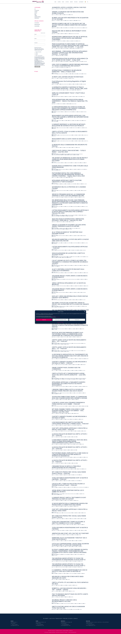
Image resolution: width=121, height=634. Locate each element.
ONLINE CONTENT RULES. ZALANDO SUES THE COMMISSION (66, 368)
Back (36, 71)
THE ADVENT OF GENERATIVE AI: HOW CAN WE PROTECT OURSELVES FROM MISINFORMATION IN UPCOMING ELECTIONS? (70, 159)
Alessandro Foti (59, 48)
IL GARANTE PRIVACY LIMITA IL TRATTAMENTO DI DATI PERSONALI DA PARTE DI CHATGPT (69, 498)
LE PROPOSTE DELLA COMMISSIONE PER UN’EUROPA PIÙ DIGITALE (69, 145)
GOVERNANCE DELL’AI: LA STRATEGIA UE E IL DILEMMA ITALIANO (69, 187)
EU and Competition (66, 147)
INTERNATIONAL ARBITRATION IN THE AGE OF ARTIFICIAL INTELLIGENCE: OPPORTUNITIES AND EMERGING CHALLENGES (69, 38)
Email (36, 34)
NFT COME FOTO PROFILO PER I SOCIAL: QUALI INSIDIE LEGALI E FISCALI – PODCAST (69, 472)
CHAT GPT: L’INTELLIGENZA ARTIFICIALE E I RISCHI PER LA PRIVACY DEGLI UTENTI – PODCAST (69, 429)
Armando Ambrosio (59, 8)
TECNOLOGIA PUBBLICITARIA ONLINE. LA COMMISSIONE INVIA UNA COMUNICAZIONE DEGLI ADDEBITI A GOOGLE (69, 397)
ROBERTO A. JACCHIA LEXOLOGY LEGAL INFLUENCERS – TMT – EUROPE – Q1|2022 (69, 589)
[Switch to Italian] (85, 1)
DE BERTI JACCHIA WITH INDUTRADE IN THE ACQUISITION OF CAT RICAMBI (70, 18)
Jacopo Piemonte (75, 48)
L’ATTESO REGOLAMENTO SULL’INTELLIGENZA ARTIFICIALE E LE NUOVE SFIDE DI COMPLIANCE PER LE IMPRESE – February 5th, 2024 (70, 211)
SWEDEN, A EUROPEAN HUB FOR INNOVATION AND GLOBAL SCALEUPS (68, 12)
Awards (58, 591)
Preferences (77, 319)
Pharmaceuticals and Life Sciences (74, 33)
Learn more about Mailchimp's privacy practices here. (40, 65)
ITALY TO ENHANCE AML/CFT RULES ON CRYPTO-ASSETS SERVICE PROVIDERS (70, 594)
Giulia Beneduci (75, 120)
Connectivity (58, 147)
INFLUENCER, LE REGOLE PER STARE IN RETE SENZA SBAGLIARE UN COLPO (67, 577)
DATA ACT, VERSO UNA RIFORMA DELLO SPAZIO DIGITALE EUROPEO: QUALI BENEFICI (70, 297)
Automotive (59, 20)
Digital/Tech (64, 8)
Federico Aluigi (68, 96)
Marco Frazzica (78, 20)
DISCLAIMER (65, 630)
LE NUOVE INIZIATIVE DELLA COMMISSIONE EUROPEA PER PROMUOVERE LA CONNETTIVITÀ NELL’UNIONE (70, 504)
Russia (87, 279)
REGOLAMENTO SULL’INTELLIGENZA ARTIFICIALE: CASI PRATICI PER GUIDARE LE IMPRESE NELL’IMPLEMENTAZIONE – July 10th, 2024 (70, 117)
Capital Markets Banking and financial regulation (65, 135)
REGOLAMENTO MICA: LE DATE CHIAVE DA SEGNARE (68, 139)
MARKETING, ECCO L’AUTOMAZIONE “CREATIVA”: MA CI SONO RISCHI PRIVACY (69, 538)
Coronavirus (37, 22)
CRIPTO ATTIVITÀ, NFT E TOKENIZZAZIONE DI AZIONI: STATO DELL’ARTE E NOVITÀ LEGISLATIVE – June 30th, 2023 (69, 374)
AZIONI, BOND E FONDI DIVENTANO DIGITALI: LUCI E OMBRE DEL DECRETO (68, 491)
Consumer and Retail (61, 524)
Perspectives (68, 78)
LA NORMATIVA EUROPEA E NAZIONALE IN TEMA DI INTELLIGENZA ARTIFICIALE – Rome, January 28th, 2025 (69, 88)
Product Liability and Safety (71, 573)
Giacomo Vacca (60, 379)
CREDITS (71, 630)
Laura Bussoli (78, 228)
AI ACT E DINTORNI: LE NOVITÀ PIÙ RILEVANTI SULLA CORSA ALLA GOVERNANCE (68, 270)
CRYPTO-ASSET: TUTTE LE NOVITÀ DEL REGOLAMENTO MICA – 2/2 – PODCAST (69, 340)
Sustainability (37, 26)
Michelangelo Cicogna (73, 103)
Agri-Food (58, 84)
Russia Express (37, 24)
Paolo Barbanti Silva (85, 135)
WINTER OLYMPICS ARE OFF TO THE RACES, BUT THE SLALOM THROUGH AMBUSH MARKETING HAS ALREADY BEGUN (69, 25)
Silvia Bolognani (84, 61)
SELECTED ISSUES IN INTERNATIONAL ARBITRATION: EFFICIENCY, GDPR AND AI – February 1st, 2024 (68, 219)
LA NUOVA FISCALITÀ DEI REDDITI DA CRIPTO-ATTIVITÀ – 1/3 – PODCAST (70, 461)
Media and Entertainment (75, 206)
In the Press (68, 8)
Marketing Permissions (38, 47)
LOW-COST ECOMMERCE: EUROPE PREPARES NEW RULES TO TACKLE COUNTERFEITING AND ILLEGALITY (70, 65)
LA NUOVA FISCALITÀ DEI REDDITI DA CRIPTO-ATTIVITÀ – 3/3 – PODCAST (70, 434)
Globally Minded (70, 534)
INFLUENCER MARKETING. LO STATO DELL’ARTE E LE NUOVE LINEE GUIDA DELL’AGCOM (70, 240)
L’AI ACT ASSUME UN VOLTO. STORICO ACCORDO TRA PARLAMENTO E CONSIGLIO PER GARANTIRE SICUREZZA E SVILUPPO (70, 261)
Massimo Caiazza (66, 14)
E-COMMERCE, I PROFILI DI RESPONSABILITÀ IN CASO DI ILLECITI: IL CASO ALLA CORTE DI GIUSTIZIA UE (69, 570)
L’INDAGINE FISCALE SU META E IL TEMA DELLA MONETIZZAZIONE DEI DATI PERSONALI (66, 467)
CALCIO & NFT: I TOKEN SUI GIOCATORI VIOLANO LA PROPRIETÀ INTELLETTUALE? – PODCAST (68, 484)
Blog (35, 14)
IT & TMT (75, 96)
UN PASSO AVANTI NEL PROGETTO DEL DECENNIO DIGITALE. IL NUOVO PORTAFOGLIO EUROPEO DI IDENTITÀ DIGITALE (70, 325)
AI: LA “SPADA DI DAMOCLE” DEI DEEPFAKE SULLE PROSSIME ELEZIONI (67, 232)
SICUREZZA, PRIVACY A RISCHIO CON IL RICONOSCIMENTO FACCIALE (64, 600)
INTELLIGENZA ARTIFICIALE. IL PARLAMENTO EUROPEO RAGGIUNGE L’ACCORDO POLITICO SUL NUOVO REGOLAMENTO (68, 383)
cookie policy (53, 316)
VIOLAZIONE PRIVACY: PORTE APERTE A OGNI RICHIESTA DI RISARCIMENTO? (69, 276)
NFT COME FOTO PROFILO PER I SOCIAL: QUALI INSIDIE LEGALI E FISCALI (69, 516)
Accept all (44, 319)
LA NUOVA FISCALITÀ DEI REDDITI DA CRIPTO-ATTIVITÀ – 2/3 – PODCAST (70, 447)
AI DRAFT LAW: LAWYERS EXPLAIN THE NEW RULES (67, 77)
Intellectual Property (82, 169)
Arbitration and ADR (61, 103)
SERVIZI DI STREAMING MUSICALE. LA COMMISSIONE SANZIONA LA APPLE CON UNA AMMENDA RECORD (68, 195)
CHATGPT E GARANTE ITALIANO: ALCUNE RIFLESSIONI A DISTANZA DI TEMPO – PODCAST (69, 362)
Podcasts (79, 250)
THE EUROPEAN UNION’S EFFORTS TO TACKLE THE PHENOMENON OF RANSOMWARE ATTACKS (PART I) (68, 564)
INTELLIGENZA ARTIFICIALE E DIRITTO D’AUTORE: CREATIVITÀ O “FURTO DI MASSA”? (67, 181)
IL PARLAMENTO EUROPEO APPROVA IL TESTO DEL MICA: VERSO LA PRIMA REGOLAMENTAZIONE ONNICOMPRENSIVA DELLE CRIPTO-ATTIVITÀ (69, 441)
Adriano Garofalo (54, 120)
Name (36, 38)
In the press (37, 10)
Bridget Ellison (60, 603)
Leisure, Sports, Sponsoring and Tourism (80, 487)
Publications (71, 8)
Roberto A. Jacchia (85, 206)
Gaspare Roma (85, 127)
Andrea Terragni (59, 67)
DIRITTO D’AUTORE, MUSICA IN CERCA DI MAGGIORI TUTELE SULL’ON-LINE (68, 607)
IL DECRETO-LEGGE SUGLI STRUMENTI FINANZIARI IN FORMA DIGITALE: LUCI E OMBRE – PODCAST (68, 403)
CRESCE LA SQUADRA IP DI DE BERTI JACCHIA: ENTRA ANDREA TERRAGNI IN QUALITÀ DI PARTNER (69, 225)
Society (86, 162)
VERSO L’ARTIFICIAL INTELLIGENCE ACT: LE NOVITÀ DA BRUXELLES (69, 283)
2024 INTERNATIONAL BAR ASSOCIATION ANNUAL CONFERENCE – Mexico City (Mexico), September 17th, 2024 (70, 101)
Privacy (62, 322)
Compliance (64, 215)
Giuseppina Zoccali (67, 20)
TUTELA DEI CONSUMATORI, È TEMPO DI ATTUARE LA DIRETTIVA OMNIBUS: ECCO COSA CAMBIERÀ (68, 522)
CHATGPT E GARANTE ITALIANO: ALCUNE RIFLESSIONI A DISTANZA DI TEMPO (69, 417)
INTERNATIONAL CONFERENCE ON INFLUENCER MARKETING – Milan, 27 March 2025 (66, 71)
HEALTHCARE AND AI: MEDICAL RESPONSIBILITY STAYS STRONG (69, 31)
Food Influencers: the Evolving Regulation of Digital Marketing (69, 82)
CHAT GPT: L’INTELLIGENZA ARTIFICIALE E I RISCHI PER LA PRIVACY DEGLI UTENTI (69, 510)
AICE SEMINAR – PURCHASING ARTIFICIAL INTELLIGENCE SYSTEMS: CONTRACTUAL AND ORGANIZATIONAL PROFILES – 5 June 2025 (69, 52)
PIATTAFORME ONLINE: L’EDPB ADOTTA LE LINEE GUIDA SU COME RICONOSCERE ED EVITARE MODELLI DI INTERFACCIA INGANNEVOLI (70, 454)
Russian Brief (77, 413)
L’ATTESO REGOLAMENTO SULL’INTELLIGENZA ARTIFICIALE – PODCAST (70, 247)
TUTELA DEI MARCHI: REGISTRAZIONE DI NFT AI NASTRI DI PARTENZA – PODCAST (70, 478)
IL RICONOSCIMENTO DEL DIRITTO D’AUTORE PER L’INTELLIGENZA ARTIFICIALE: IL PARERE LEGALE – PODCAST (70, 423)
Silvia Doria (80, 524)
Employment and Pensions (74, 127)
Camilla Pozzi (58, 480)
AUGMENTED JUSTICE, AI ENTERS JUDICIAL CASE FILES (69, 7)
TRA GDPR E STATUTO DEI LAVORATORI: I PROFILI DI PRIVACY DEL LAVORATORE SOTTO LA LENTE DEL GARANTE (70, 303)
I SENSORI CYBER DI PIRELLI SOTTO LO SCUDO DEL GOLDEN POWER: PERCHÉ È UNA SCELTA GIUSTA (67, 390)
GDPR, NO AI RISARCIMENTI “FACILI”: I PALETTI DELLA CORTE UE (68, 93)
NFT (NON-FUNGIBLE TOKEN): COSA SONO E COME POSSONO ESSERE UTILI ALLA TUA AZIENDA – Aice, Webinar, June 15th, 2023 (68, 410)
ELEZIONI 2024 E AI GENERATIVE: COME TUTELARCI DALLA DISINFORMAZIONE (70, 166)
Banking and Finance (55, 135)
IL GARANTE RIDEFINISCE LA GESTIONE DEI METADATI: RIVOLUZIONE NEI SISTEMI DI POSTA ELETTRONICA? (68, 125)
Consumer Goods (64, 67)
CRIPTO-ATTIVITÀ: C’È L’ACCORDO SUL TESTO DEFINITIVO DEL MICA (70, 583)
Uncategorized (72, 78)
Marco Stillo (67, 33)
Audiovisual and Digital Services (65, 84)
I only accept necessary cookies (60, 319)
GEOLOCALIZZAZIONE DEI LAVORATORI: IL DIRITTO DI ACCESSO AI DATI (68, 254)
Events (72, 48)
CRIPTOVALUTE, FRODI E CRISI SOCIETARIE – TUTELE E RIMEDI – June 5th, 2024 (69, 151)
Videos (36, 15)
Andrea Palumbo (59, 419)
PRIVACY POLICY (51, 630)
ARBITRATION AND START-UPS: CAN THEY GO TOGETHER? (70, 533)
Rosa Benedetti (67, 344)
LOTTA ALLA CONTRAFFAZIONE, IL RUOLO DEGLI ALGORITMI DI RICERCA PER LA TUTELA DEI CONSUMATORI (70, 544)
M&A (75, 20)
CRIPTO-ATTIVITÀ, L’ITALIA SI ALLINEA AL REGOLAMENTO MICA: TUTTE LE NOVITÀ (69, 132)
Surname (36, 42)
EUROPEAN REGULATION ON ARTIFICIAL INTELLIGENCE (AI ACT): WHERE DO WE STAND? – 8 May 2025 (70, 59)
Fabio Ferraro (75, 61)
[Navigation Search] (87, 1)
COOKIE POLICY (59, 630)
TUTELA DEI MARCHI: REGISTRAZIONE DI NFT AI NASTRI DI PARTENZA (70, 528)
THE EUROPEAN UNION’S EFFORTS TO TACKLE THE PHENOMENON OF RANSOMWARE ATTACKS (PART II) (68, 559)
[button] (84, 311)
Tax (57, 121)
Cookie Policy (59, 322)
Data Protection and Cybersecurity (56, 96)
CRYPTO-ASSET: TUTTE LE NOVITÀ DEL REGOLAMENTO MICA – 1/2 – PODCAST (69, 348)
